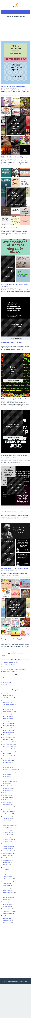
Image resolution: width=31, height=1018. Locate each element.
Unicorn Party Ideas (7, 918)
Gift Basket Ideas (6, 827)
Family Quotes (6, 809)
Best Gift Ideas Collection (8, 704)
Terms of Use (6, 687)
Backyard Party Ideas (7, 700)
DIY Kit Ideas (6, 783)
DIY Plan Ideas (6, 793)
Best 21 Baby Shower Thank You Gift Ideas (12, 671)
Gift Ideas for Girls (7, 841)
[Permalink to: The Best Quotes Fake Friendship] (15, 319)
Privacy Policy (6, 684)
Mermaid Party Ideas (7, 876)
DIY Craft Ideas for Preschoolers (10, 769)
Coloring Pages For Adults (8, 741)
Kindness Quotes (6, 862)
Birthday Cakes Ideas (7, 707)
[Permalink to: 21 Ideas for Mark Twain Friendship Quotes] (15, 545)
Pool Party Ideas (6, 888)
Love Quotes (5, 871)
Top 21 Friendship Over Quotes (11, 228)
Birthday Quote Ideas (7, 725)
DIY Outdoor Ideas (7, 790)
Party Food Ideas (6, 885)
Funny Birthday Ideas (7, 818)
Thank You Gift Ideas (7, 909)
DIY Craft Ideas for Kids (8, 767)
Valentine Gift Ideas (7, 920)
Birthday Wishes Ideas (8, 730)
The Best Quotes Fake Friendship (11, 342)
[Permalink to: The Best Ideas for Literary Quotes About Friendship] (15, 261)
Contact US (5, 680)
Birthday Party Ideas (7, 721)
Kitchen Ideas (6, 864)
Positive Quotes (6, 890)
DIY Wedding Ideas (7, 797)
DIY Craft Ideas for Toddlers (9, 772)
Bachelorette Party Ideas (8, 697)
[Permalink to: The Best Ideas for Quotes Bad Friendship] (15, 432)
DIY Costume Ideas (7, 762)
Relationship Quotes (7, 895)
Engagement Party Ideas (8, 806)
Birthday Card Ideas (7, 709)
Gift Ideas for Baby (7, 830)
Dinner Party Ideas (7, 753)
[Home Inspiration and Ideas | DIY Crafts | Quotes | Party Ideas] (15, 4)
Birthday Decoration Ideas (8, 711)
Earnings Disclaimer (7, 682)
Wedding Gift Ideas (7, 922)
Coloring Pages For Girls (8, 746)
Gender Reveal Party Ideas (9, 825)
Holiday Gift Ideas (7, 855)
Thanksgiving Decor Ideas (8, 911)
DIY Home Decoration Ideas (9, 781)
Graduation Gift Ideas (7, 844)
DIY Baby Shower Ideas (8, 755)
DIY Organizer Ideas (7, 788)
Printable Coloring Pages (8, 892)
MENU (27, 12)
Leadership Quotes (7, 867)
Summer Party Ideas (7, 904)
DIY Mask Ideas (6, 786)
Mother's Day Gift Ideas (8, 878)
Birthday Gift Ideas (7, 714)
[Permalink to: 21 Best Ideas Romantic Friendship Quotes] (15, 126)
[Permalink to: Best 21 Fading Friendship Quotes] (15, 488)
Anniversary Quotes (7, 695)
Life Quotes (5, 869)
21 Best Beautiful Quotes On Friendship (13, 399)
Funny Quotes (6, 820)
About (4, 677)
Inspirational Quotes (7, 860)
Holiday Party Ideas (7, 857)
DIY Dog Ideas (6, 774)
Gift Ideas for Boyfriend (8, 832)
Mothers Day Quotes (7, 881)
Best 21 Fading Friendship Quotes (12, 512)
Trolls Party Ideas (6, 916)
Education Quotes (7, 804)
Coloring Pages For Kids (8, 748)
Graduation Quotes (7, 848)
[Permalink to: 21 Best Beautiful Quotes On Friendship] (15, 375)
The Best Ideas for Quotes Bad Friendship (14, 455)
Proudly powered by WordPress (11, 981)
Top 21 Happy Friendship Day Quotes (13, 86)
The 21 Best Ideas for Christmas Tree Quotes (13, 664)
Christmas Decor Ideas (8, 732)
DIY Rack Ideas (6, 795)
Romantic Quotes (6, 899)
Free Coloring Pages (7, 813)
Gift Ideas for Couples (7, 837)
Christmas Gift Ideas (7, 735)
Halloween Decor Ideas (8, 850)
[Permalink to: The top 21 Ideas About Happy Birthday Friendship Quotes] (15, 608)
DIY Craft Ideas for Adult (8, 765)
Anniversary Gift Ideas (7, 693)
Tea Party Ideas (6, 906)
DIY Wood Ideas (6, 799)
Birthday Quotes (6, 728)
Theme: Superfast (23, 981)
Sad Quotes (5, 902)
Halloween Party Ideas (7, 853)
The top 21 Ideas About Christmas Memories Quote (14, 669)
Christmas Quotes (7, 739)
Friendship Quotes (7, 816)
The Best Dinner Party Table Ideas (10, 662)
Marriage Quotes (6, 874)
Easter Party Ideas (7, 802)
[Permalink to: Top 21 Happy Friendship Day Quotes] (15, 63)
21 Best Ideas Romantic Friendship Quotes (14, 157)
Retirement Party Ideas (8, 897)
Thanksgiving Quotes (7, 913)
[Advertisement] (13, 29)
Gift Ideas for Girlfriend (8, 839)
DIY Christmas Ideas (7, 760)
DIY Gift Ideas (6, 776)
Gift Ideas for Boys (7, 834)
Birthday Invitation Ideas (8, 718)
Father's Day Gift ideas (8, 811)
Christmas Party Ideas (7, 737)
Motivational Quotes (7, 883)
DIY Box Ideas (6, 758)
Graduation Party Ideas (8, 846)
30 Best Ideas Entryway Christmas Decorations (13, 667)
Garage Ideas (6, 823)
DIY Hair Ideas (6, 779)
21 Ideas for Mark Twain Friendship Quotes (14, 568)
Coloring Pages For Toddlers (9, 751)
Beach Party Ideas (7, 702)
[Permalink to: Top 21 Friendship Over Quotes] (15, 197)
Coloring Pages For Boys (8, 744)
